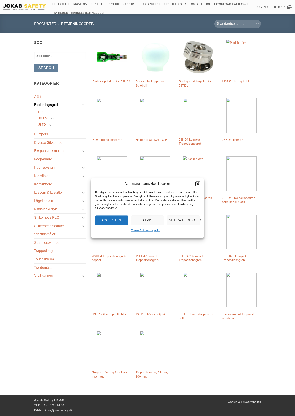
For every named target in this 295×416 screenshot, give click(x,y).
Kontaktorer (43, 184)
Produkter (61, 4)
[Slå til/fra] (83, 105)
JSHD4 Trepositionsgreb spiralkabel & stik (238, 200)
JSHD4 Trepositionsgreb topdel (109, 258)
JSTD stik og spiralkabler (109, 314)
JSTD (42, 124)
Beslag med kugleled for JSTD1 (195, 83)
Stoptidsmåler (44, 234)
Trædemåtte (43, 267)
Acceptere (112, 220)
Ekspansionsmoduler (50, 151)
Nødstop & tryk (45, 209)
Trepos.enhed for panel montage (238, 316)
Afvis (147, 220)
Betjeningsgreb (46, 105)
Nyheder (61, 12)
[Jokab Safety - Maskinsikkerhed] (24, 7)
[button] (198, 184)
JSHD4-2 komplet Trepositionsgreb (191, 258)
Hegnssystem (44, 167)
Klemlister (41, 176)
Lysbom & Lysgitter (48, 192)
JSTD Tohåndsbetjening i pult (196, 316)
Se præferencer (184, 220)
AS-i (37, 96)
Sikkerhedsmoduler (49, 226)
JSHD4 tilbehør (232, 139)
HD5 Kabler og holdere (237, 81)
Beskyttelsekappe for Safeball (150, 83)
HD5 (41, 112)
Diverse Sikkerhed (48, 142)
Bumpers (41, 134)
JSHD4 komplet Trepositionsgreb (190, 141)
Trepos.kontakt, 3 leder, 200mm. (152, 374)
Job (208, 4)
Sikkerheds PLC (46, 217)
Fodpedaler (43, 159)
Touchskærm (44, 259)
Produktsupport (122, 4)
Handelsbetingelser (88, 12)
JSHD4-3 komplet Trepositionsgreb (234, 258)
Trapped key (43, 251)
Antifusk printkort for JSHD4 (111, 81)
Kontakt (195, 4)
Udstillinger (175, 4)
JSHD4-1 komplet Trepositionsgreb (148, 258)
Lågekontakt (43, 201)
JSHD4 (43, 118)
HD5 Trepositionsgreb (107, 139)
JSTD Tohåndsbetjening (152, 314)
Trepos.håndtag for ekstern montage (111, 374)
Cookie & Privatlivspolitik (145, 230)
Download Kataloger (232, 4)
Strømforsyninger (47, 242)
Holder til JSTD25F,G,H (151, 139)
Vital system (43, 276)
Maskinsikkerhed (87, 4)
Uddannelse (152, 4)
